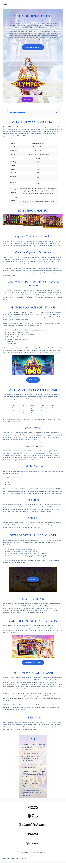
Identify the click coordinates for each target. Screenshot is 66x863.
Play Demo (33, 579)
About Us (6, 858)
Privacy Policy (24, 858)
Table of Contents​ (17, 113)
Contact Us (14, 858)
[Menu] (62, 4)
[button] (33, 112)
